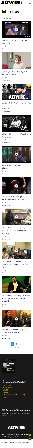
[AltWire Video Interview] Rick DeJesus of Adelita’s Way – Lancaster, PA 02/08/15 (16, 298)
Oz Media (16, 437)
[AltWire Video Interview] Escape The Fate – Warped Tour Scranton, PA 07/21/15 (15, 230)
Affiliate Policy (7, 388)
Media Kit (5, 390)
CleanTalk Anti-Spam (26, 442)
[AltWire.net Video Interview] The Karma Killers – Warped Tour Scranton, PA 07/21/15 (16, 264)
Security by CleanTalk (14, 442)
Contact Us (5, 392)
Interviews (7, 49)
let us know (9, 416)
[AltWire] (11, 2)
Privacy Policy (6, 385)
